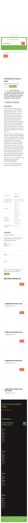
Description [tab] (8, 102)
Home (5, 52)
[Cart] (14, 48)
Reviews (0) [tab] (15, 102)
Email (5, 261)
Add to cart (13, 86)
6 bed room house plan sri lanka (14, 92)
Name (5, 254)
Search (23, 43)
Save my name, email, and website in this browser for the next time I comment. (13, 270)
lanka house (11, 95)
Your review (7, 245)
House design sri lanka (15, 93)
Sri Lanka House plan (15, 98)
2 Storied (9, 52)
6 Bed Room (14, 52)
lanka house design (19, 95)
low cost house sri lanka (9, 96)
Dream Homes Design (7, 409)
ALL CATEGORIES (12, 39)
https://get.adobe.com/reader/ (10, 160)
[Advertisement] (14, 11)
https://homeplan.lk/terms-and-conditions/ (13, 155)
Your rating (6, 242)
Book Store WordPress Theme (9, 518)
